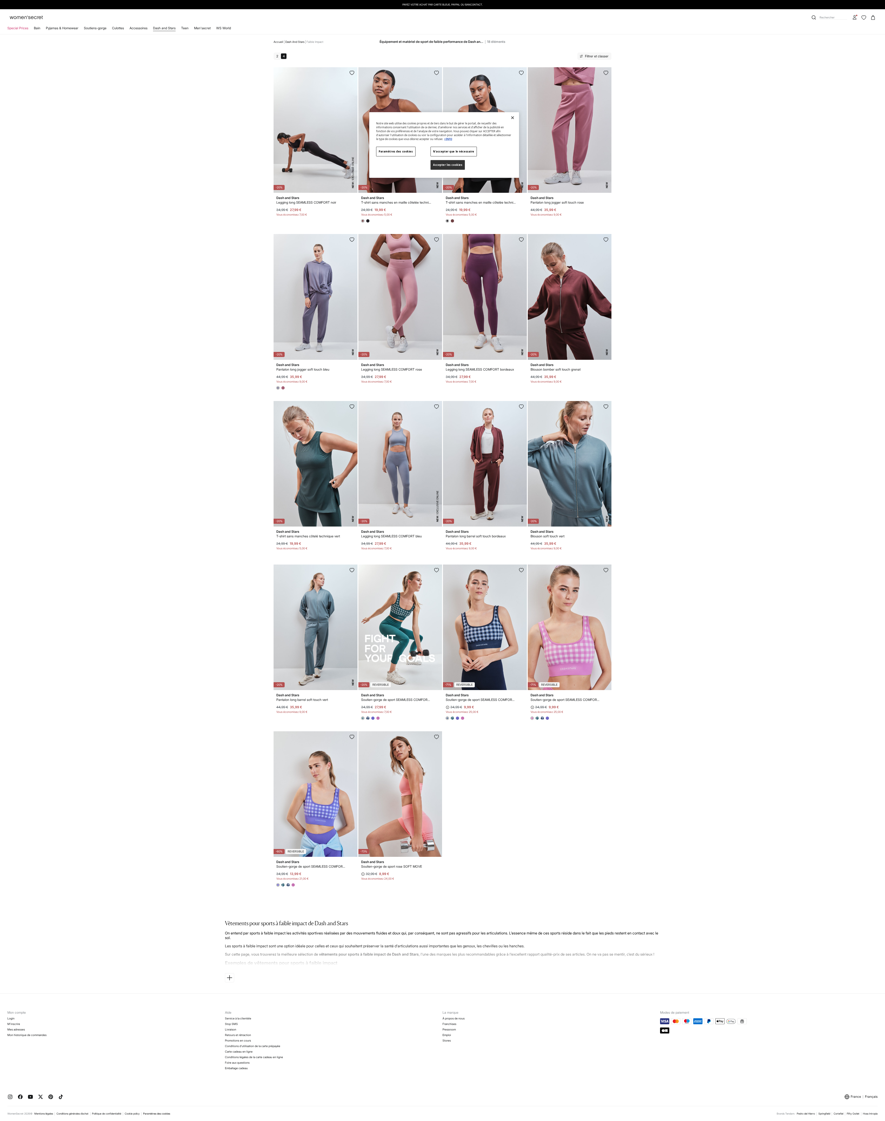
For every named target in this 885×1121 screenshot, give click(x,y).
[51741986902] (521, 406)
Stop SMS (231, 1024)
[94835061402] (352, 737)
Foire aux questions (237, 1062)
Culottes (118, 28)
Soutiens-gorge (95, 28)
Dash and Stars (164, 28)
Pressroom (449, 1029)
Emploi (446, 1035)
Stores (446, 1040)
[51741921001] (436, 406)
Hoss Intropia (870, 1113)
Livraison (230, 1029)
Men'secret (202, 28)
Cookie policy (132, 1113)
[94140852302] (606, 406)
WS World (223, 28)
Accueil (278, 42)
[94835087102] (606, 570)
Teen (185, 28)
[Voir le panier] (873, 17)
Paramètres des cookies (156, 1113)
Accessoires (139, 28)
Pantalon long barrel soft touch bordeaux (476, 536)
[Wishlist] (863, 17)
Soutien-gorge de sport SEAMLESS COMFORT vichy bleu (396, 700)
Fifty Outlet (853, 1113)
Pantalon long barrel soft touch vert (302, 700)
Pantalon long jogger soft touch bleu (302, 369)
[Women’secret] (26, 17)
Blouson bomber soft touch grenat (556, 369)
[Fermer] (512, 118)
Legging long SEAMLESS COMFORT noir (306, 202)
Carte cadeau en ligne (239, 1051)
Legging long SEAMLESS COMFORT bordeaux (480, 369)
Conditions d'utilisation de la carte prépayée (252, 1046)
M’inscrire (13, 1024)
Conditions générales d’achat (72, 1113)
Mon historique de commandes (27, 1035)
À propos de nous (453, 1018)
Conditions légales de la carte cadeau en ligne (254, 1057)
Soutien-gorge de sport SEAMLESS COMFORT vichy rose (566, 700)
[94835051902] (521, 570)
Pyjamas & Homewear (62, 28)
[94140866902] (606, 239)
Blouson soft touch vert (547, 536)
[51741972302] (352, 570)
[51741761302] (352, 239)
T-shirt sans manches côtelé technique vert (308, 536)
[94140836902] (436, 73)
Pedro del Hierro (806, 1113)
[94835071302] (436, 570)
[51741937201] (436, 239)
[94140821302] (352, 406)
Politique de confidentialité (106, 1113)
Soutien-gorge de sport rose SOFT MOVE (391, 866)
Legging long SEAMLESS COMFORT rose (391, 369)
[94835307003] (436, 737)
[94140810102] (521, 73)
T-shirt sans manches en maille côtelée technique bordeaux (396, 202)
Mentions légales (43, 1113)
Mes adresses (16, 1029)
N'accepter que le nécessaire (453, 151)
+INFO (448, 139)
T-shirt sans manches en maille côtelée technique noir (481, 202)
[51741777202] (606, 73)
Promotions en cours (238, 1040)
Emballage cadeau (236, 1068)
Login (11, 1018)
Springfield (824, 1113)
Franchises (449, 1024)
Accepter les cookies (447, 165)
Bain (37, 28)
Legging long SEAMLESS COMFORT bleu (391, 536)
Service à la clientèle (238, 1018)
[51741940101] (352, 73)
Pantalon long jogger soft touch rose (557, 202)
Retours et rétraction (238, 1035)
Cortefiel (838, 1113)
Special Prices (17, 28)
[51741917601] (521, 239)
